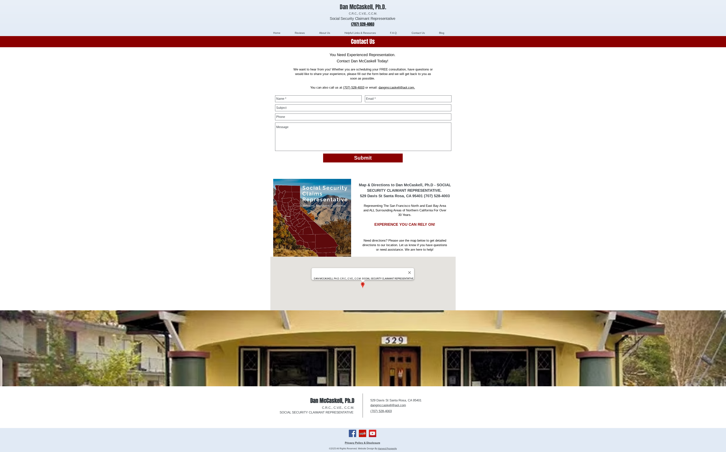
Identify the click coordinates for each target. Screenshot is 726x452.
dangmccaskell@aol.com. (397, 87)
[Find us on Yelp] (362, 433)
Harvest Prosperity (387, 448)
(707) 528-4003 (353, 87)
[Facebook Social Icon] (352, 433)
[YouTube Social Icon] (372, 433)
